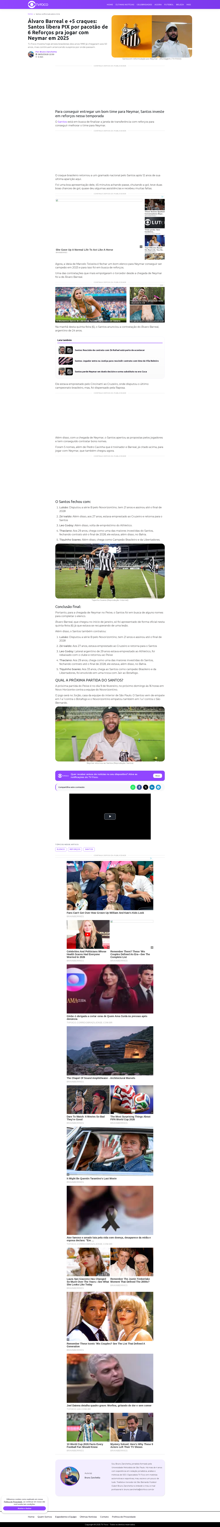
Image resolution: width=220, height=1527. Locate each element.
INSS (188, 4)
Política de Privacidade (124, 1517)
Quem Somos (45, 1517)
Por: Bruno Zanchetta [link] (46, 52)
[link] (70, 1476)
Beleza (180, 4)
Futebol (169, 4)
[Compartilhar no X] (145, 787)
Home (110, 4)
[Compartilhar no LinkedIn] (152, 787)
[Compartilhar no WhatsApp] (132, 787)
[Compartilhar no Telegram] (158, 787)
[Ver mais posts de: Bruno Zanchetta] (31, 54)
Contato (104, 1517)
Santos (63, 121)
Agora (158, 4)
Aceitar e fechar (24, 1508)
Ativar (157, 776)
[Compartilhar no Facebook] (139, 787)
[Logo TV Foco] (38, 4)
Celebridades (144, 4)
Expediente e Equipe (66, 1517)
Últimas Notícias (124, 4)
